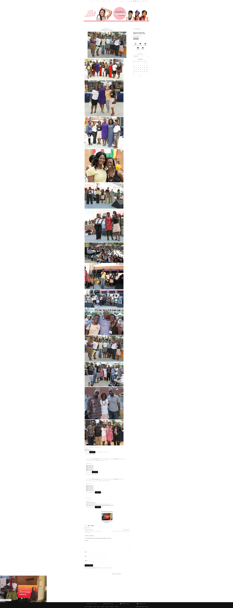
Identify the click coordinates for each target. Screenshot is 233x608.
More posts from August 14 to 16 (91, 474)
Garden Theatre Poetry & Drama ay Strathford (93, 531)
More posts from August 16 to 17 (91, 454)
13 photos (102, 459)
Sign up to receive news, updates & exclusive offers (139, 33)
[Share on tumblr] (93, 526)
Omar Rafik (110, 459)
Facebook (125, 603)
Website (86, 560)
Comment (86, 540)
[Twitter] (129, 1)
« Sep (140, 76)
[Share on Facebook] (88, 526)
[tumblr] (143, 1)
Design (103, 1)
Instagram (108, 603)
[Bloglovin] (139, 1)
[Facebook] (137, 1)
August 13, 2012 (89, 500)
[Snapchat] (141, 1)
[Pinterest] (133, 1)
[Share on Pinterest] (92, 526)
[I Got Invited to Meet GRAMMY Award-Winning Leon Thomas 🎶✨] (107, 516)
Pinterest (141, 603)
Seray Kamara (103, 504)
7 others (109, 504)
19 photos (103, 479)
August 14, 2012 (89, 483)
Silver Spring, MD (102, 460)
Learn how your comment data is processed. (105, 567)
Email (86, 556)
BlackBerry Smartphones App (96, 447)
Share (103, 492)
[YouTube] (135, 1)
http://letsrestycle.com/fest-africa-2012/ (92, 504)
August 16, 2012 (89, 463)
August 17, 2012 (87, 447)
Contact (122, 1)
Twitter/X (92, 603)
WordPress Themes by (142, 606)
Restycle (88, 497)
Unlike (91, 492)
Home (94, 606)
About (115, 1)
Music (97, 1)
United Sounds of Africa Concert (121, 530)
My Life (91, 1)
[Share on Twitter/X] (90, 526)
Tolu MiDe (89, 459)
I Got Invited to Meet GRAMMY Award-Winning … (107, 522)
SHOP (109, 1)
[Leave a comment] (92, 452)
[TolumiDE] (116, 12)
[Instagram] (131, 1)
